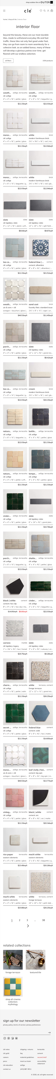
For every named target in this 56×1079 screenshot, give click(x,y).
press (5, 1061)
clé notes (6, 1049)
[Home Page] (28, 10)
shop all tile (12, 19)
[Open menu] (4, 10)
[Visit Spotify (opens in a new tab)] (16, 1038)
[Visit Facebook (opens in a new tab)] (12, 1038)
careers (5, 1057)
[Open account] (48, 10)
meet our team (25, 1061)
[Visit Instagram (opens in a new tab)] (4, 1038)
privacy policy (8, 1025)
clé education (8, 1065)
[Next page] (28, 926)
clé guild (6, 1053)
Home (5, 19)
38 (43, 920)
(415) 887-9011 (25, 1069)
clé (38, 1075)
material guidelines (27, 1057)
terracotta (40, 1049)
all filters (8, 61)
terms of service (19, 1025)
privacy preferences (34, 1025)
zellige (22, 1065)
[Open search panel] (44, 10)
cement (40, 1053)
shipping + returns (26, 1049)
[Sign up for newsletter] (28, 1033)
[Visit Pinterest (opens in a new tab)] (8, 1038)
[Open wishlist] (41, 10)
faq (21, 1053)
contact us (7, 1069)
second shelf (41, 1057)
